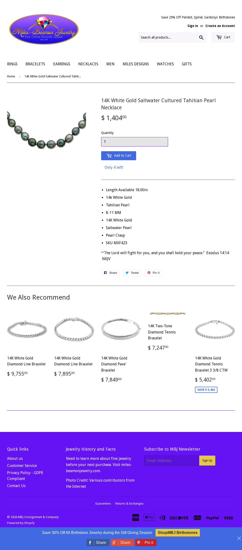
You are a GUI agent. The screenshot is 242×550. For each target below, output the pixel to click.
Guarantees (103, 503)
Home (11, 76)
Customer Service (22, 465)
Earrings (61, 64)
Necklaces (88, 64)
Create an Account (220, 26)
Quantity (107, 133)
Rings (12, 64)
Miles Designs (136, 64)
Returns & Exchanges (129, 503)
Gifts (187, 64)
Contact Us (16, 485)
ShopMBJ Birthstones (178, 533)
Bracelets (35, 64)
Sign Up (207, 460)
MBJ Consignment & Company (38, 517)
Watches (165, 64)
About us (15, 458)
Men (110, 64)
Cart (226, 37)
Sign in (192, 26)
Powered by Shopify (21, 523)
